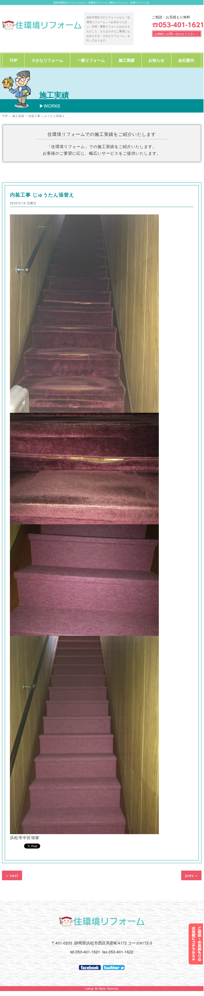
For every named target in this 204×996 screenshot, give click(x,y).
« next (12, 875)
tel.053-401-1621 (85, 952)
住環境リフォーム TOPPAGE (41, 25)
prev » (191, 875)
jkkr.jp (90, 988)
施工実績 (127, 60)
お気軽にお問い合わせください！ (176, 33)
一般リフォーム (91, 60)
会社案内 (186, 60)
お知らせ (156, 60)
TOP (13, 60)
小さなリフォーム (47, 60)
